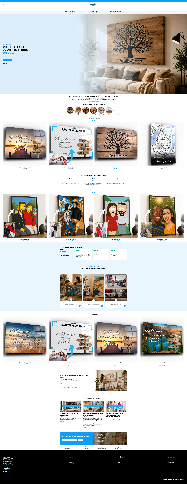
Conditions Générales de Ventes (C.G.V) (173, 457)
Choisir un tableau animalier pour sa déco (69, 414)
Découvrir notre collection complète (93, 101)
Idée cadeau (94, 9)
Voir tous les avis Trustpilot (65, 255)
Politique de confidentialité (171, 459)
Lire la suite (62, 421)
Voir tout (93, 120)
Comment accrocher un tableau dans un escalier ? (93, 414)
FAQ (68, 459)
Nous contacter (70, 462)
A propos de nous (70, 457)
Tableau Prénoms (93, 314)
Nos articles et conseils (93, 398)
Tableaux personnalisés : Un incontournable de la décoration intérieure (114, 415)
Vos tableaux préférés (93, 118)
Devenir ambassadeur (71, 463)
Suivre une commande (101, 9)
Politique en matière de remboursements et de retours (175, 460)
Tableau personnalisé (81, 9)
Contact (108, 9)
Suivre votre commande (71, 460)
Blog (68, 456)
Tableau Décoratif (88, 9)
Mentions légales (170, 456)
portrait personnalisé (93, 191)
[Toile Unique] (93, 5)
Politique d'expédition (170, 462)
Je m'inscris (80, 439)
